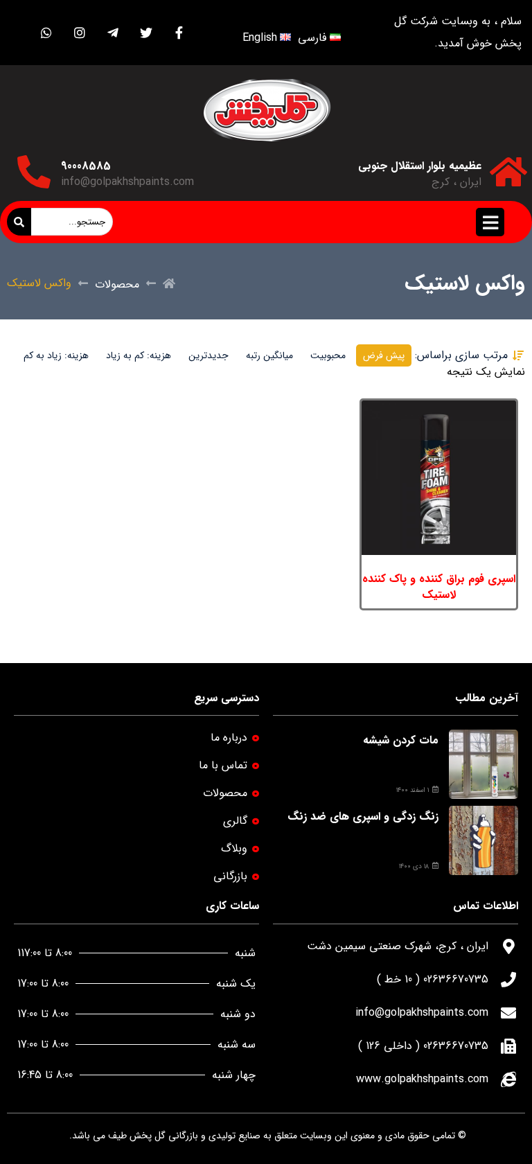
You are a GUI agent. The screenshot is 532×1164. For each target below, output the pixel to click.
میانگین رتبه (269, 355)
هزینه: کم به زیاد (138, 355)
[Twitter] (146, 33)
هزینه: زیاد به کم (56, 355)
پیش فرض (384, 355)
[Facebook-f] (179, 33)
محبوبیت (328, 355)
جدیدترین (208, 355)
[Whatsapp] (46, 33)
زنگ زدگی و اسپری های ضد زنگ (362, 816)
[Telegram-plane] (112, 33)
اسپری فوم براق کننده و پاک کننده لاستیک (438, 586)
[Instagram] (79, 33)
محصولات (117, 284)
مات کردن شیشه (400, 740)
